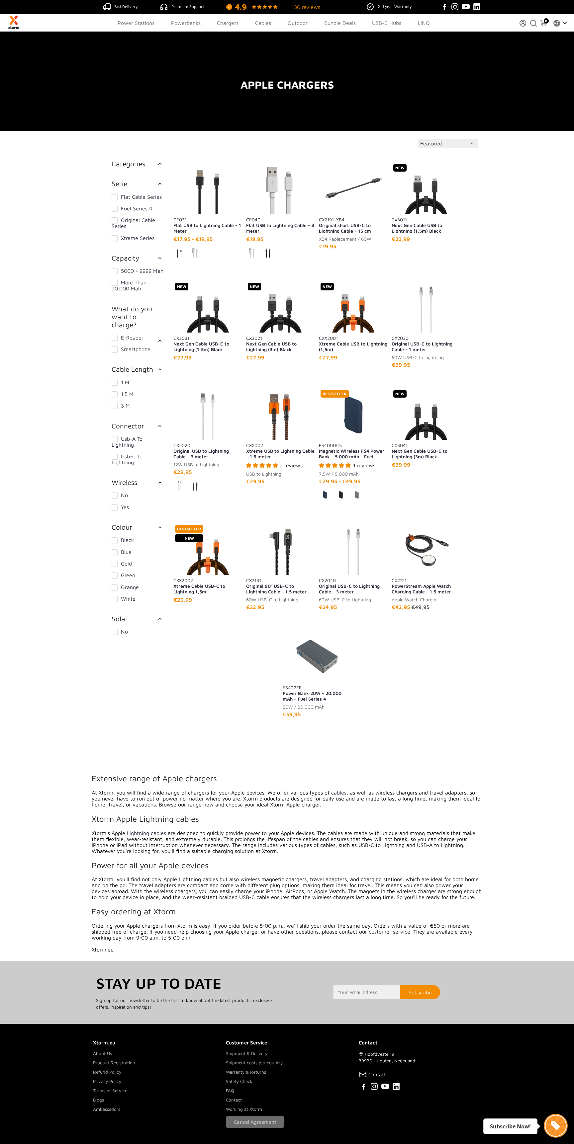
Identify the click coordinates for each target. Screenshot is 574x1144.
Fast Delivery (126, 6)
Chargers (228, 23)
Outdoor (298, 23)
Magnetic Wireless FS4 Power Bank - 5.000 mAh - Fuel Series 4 (351, 450)
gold (126, 564)
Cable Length (132, 369)
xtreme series (137, 238)
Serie (119, 184)
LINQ (424, 23)
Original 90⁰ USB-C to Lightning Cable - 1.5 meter (276, 585)
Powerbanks (186, 23)
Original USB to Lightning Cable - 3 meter (201, 450)
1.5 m (127, 394)
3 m (125, 406)
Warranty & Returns (246, 1072)
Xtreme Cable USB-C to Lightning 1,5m (199, 585)
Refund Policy (107, 1072)
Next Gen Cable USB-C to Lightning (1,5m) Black (201, 343)
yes (125, 507)
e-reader (132, 338)
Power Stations (136, 23)
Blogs (98, 1100)
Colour (122, 527)
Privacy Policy (107, 1081)
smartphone (135, 349)
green (128, 575)
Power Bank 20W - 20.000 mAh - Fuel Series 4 (312, 693)
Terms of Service (110, 1090)
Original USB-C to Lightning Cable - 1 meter (422, 343)
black (127, 540)
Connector (128, 426)
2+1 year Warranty (395, 6)
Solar (120, 619)
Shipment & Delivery (246, 1053)
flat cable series (141, 197)
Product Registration (114, 1062)
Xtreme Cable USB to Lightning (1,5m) (353, 343)
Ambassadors (106, 1109)
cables (338, 793)
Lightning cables (146, 833)
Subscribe (420, 992)
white (128, 599)
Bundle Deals (340, 23)
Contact (234, 1100)
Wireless (124, 482)
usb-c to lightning (127, 459)
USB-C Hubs (386, 23)
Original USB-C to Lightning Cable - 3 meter (349, 585)
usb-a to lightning (127, 442)
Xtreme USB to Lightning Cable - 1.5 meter (280, 450)
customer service (389, 932)
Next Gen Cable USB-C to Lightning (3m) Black (419, 450)
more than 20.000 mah (129, 285)
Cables (263, 23)
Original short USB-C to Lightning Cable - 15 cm (345, 225)
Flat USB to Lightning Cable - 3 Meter (280, 225)
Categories (128, 164)
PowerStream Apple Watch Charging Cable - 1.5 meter (421, 585)
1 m (125, 382)
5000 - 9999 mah (142, 271)
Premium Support (187, 6)
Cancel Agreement (255, 1122)
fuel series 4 (136, 208)
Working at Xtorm (244, 1109)
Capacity (125, 258)
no (124, 495)
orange (130, 587)
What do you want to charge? (132, 317)
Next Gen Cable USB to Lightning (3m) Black (271, 343)
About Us (102, 1053)
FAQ (230, 1090)
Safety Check (239, 1081)
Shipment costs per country (254, 1062)
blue (126, 552)
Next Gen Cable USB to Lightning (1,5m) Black (417, 225)
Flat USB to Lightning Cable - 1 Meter (207, 225)
